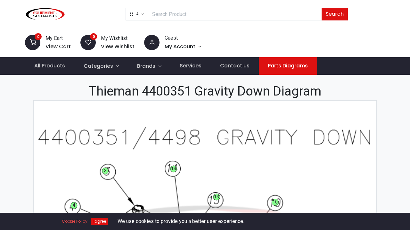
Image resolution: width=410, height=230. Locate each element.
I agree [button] (99, 221)
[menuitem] (49, 65)
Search (335, 14)
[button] (137, 14)
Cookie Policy (74, 221)
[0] (32, 42)
